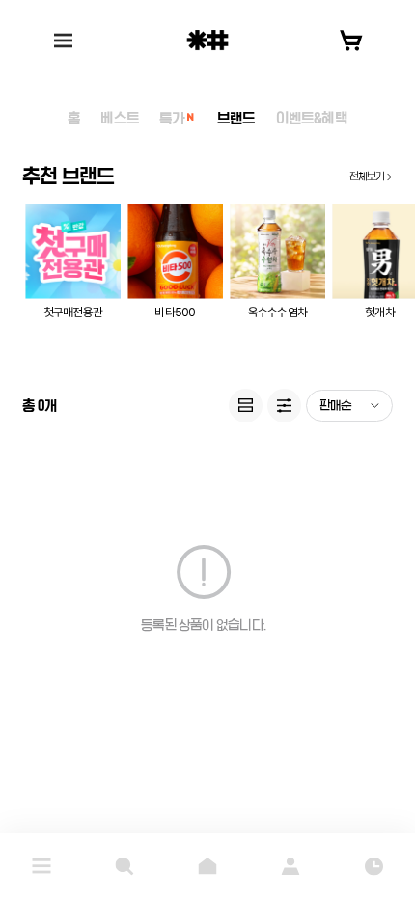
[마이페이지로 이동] (290, 866)
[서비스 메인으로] (207, 866)
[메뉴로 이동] (41, 866)
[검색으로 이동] (124, 866)
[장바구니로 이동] (351, 40)
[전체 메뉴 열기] (63, 40)
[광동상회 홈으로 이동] (207, 40)
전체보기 (367, 176)
